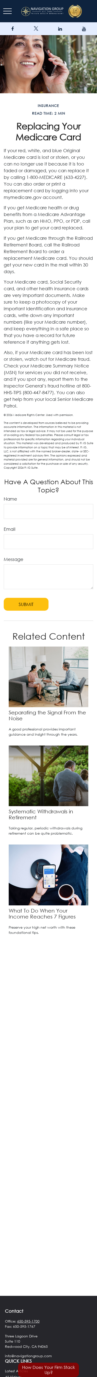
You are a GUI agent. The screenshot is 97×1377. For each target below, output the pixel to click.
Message (13, 559)
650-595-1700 (28, 1321)
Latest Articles (16, 1371)
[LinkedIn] (60, 28)
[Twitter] (36, 28)
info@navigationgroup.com (28, 1355)
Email (9, 529)
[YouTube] (84, 28)
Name (10, 499)
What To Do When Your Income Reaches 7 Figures (42, 913)
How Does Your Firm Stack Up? (48, 1370)
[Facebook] (12, 28)
